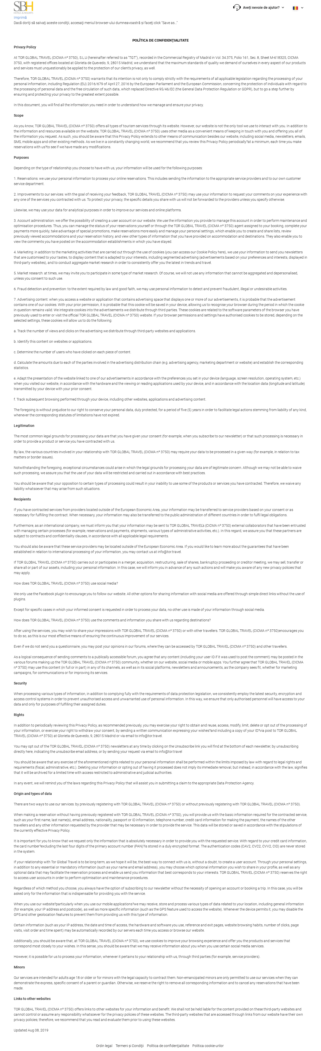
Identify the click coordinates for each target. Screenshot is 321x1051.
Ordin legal (104, 1046)
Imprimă (20, 18)
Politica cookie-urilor (208, 1046)
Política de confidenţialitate (168, 1046)
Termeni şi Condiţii (130, 1046)
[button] (258, 7)
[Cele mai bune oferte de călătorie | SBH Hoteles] (23, 7)
